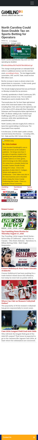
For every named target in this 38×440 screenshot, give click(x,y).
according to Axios (12, 73)
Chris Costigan (11, 144)
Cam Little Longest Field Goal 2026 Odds (18, 331)
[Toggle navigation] (32, 3)
